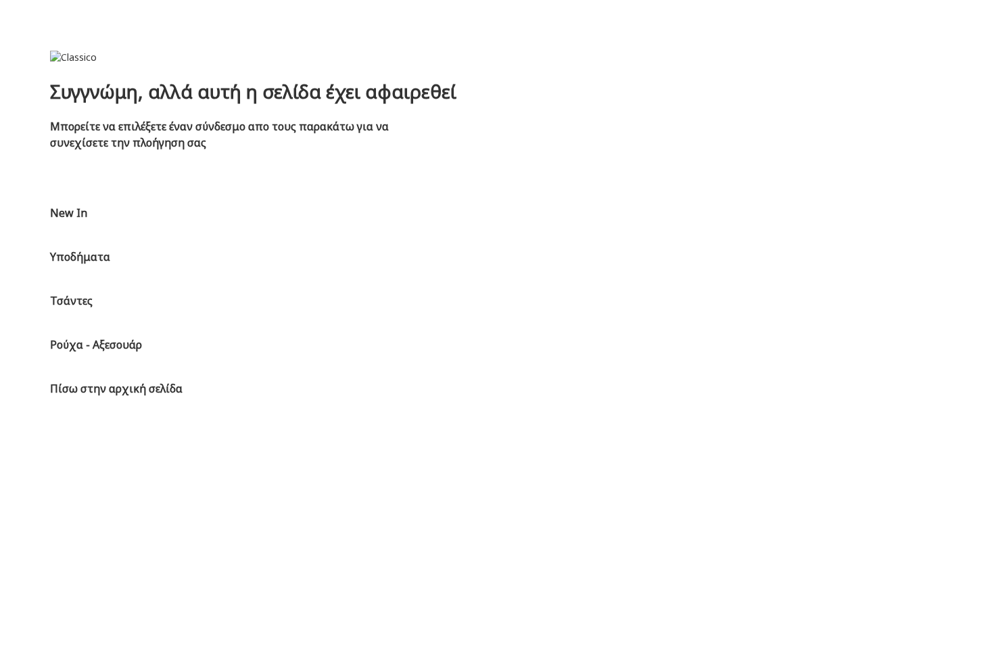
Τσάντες (71, 300)
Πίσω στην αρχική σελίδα (116, 388)
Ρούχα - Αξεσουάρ (96, 344)
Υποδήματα (80, 256)
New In (68, 212)
